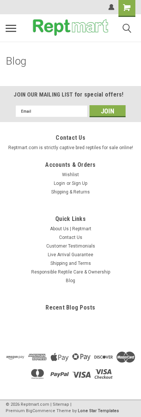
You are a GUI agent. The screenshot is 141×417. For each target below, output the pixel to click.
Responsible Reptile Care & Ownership (70, 272)
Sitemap (61, 404)
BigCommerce (40, 410)
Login (59, 183)
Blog (70, 280)
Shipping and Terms (70, 263)
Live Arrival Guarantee (70, 254)
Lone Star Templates (98, 410)
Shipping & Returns (70, 192)
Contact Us (70, 237)
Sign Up (79, 183)
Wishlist (70, 174)
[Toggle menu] (11, 28)
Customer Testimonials (70, 246)
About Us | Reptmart (70, 228)
